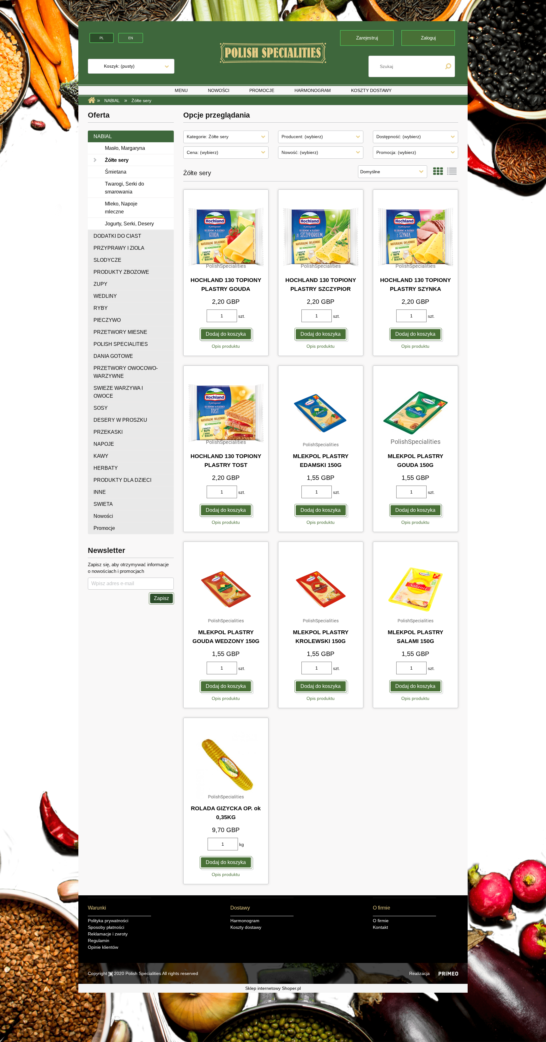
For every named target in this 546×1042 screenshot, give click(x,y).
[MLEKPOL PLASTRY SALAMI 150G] (415, 589)
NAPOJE (104, 444)
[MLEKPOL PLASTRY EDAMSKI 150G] (321, 413)
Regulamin (98, 940)
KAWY (101, 456)
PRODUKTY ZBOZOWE (121, 272)
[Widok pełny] (452, 171)
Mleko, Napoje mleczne (121, 207)
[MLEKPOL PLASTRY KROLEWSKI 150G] (321, 589)
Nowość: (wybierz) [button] (300, 152)
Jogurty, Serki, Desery (129, 223)
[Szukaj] (448, 66)
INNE (100, 492)
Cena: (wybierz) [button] (202, 152)
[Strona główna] (273, 53)
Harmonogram (244, 920)
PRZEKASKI (108, 432)
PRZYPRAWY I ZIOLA (119, 248)
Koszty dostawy (245, 927)
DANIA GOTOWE (113, 356)
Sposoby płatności (106, 927)
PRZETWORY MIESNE (120, 332)
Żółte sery (117, 160)
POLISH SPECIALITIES (121, 344)
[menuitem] (181, 90)
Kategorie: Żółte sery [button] (207, 136)
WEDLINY (105, 296)
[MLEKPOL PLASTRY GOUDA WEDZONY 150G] (226, 589)
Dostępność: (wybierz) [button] (398, 136)
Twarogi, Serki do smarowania (124, 187)
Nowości (103, 516)
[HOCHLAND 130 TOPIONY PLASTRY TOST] (226, 413)
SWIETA (103, 504)
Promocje (104, 528)
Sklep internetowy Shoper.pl (273, 988)
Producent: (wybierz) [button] (302, 136)
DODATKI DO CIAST (117, 236)
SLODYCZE (107, 260)
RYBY (101, 308)
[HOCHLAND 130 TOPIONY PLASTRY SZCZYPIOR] (321, 237)
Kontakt (380, 927)
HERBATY (106, 468)
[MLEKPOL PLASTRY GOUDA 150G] (415, 413)
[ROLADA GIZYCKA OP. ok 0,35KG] (226, 765)
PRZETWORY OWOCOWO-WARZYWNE (126, 372)
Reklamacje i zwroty (108, 933)
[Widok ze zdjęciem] (438, 171)
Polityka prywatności (108, 920)
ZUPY (100, 284)
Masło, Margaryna (125, 148)
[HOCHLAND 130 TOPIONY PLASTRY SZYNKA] (415, 237)
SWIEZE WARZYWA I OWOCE (118, 392)
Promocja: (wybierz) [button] (396, 152)
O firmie (381, 920)
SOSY (101, 408)
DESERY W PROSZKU (120, 420)
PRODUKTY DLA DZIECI (122, 480)
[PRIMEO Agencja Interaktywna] (448, 973)
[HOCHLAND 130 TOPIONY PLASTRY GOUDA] (226, 237)
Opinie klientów (103, 947)
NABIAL (103, 136)
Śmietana (115, 172)
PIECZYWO (107, 320)
